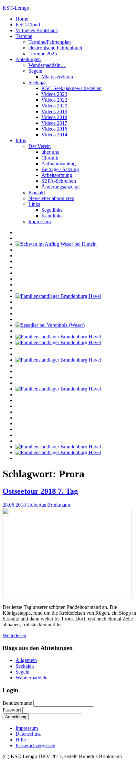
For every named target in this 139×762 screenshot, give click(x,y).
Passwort (12, 709)
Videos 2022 (54, 100)
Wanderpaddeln (32, 677)
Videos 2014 (54, 134)
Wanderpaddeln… (47, 65)
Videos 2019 (54, 111)
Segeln (35, 71)
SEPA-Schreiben (58, 181)
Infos (21, 140)
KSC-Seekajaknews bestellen (71, 88)
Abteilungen (28, 59)
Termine (24, 36)
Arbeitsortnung (56, 175)
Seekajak (37, 82)
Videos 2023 (54, 94)
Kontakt (36, 192)
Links (34, 204)
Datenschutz (28, 734)
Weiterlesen (14, 635)
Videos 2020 (54, 105)
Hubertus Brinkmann (48, 505)
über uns (50, 152)
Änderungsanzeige (60, 186)
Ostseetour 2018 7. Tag (40, 491)
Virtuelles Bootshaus (37, 30)
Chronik (49, 158)
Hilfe (21, 739)
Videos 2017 (54, 123)
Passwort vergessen (35, 745)
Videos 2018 (54, 117)
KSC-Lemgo (16, 8)
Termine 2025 (42, 53)
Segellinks (51, 210)
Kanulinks (51, 215)
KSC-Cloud (28, 24)
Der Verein (39, 146)
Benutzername (18, 703)
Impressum (39, 221)
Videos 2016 (54, 129)
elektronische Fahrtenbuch (55, 47)
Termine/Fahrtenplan (49, 42)
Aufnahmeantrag (58, 163)
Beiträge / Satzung (60, 169)
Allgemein (26, 660)
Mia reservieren (57, 76)
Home (22, 19)
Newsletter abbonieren (51, 198)
